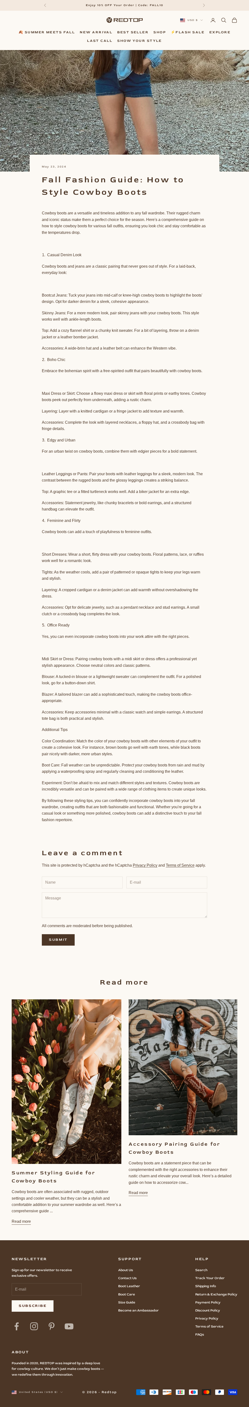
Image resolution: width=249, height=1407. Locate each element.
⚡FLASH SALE (188, 32)
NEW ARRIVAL (96, 32)
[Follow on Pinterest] (51, 1326)
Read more (21, 1221)
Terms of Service (180, 865)
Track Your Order (210, 1278)
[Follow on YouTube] (69, 1326)
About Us (125, 1270)
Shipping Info (205, 1286)
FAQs (199, 1334)
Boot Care (126, 1294)
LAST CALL (99, 41)
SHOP (159, 32)
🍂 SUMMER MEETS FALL (46, 32)
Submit (58, 939)
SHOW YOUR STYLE (139, 41)
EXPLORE (220, 32)
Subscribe (32, 1305)
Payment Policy (208, 1302)
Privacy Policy (145, 865)
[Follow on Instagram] (34, 1326)
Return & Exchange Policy (216, 1294)
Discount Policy (207, 1310)
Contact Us (127, 1278)
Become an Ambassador (138, 1310)
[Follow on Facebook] (16, 1326)
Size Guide (126, 1302)
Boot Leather (129, 1286)
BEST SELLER (133, 32)
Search (201, 1270)
